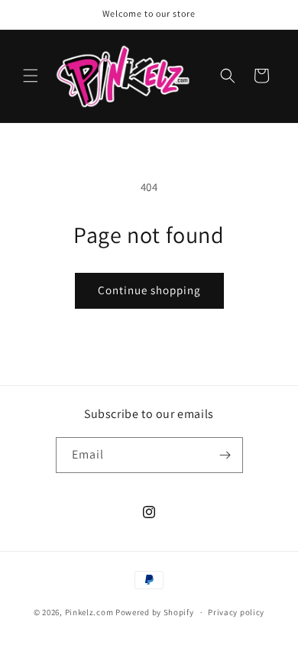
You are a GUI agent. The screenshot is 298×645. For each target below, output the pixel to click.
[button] (30, 75)
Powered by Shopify (154, 612)
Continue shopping (149, 290)
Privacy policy (236, 612)
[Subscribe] (225, 455)
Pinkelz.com (89, 612)
